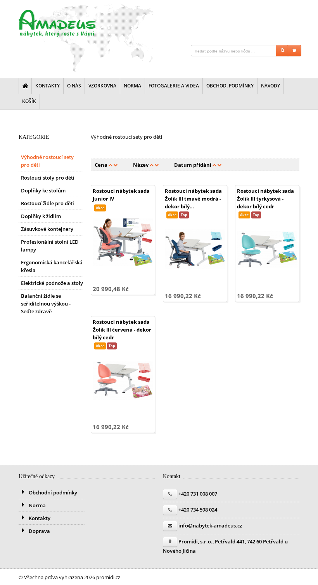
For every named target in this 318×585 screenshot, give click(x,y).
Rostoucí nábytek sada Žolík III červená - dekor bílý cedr (122, 329)
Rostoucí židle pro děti (47, 203)
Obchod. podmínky (230, 85)
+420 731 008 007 (197, 493)
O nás (74, 85)
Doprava (39, 530)
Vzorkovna (102, 85)
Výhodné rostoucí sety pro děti (47, 161)
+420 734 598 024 (197, 509)
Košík (29, 101)
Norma (132, 85)
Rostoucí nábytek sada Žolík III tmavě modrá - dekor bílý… (193, 198)
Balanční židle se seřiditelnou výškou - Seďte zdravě (46, 303)
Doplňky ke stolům (43, 190)
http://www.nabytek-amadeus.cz (57, 23)
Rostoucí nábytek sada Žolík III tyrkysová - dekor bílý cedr (265, 198)
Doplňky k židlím (41, 216)
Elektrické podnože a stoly (52, 282)
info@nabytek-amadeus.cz (210, 525)
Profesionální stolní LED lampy (50, 245)
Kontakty (47, 85)
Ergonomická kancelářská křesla (52, 266)
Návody (270, 85)
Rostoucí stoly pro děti (47, 177)
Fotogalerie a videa (174, 85)
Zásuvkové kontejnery (47, 228)
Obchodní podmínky (52, 492)
